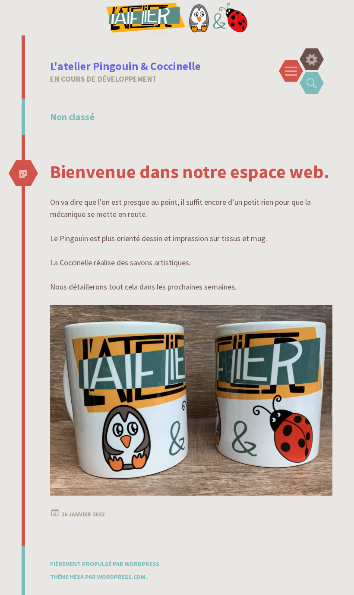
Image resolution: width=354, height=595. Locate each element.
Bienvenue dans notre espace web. (189, 171)
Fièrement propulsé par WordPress (104, 564)
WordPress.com (121, 577)
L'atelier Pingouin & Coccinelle (125, 66)
